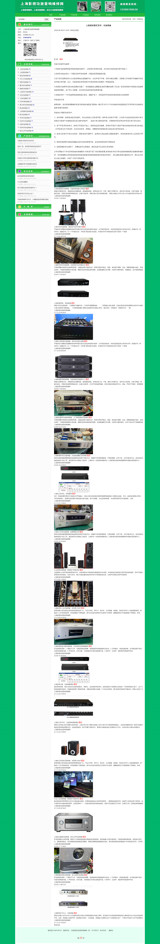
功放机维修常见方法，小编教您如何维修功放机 (33, 199)
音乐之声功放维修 (25, 131)
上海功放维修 (24, 69)
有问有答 (97, 15)
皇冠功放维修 (24, 76)
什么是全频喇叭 (23, 182)
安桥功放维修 (24, 82)
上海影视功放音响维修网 (62, 196)
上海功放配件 (24, 98)
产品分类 (74, 15)
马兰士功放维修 (25, 79)
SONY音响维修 (25, 102)
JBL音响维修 (24, 108)
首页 (50, 15)
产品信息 (62, 15)
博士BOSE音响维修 (26, 105)
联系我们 (109, 15)
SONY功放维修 (25, 118)
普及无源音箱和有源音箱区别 (27, 152)
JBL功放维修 (24, 114)
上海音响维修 (24, 72)
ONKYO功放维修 (25, 121)
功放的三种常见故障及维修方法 (28, 158)
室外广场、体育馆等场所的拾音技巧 (29, 146)
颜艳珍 (111, 930)
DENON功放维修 (25, 127)
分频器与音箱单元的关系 (26, 141)
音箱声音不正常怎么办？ (26, 193)
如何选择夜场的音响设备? (26, 176)
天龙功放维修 (24, 95)
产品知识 (86, 15)
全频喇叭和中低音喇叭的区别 (27, 164)
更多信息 (57, 925)
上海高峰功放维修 (25, 111)
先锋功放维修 (24, 124)
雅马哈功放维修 (25, 85)
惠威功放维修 (24, 89)
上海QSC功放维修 (25, 92)
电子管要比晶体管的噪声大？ (27, 188)
